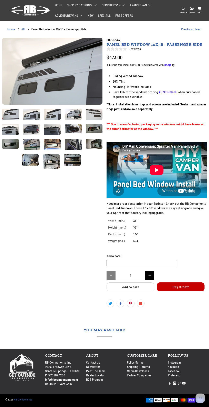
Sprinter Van (111, 5)
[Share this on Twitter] (110, 303)
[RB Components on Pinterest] (179, 384)
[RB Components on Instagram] (174, 384)
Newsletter (93, 366)
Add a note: (114, 256)
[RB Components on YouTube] (184, 384)
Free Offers (124, 15)
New (90, 15)
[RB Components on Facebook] (170, 384)
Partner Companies (139, 375)
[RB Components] (30, 10)
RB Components (23, 399)
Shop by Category (79, 5)
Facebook (174, 371)
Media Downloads (138, 371)
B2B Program (94, 379)
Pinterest (174, 375)
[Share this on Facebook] (120, 303)
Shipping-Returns (138, 366)
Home (58, 5)
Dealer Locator (95, 375)
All (23, 29)
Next (198, 29)
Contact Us (93, 362)
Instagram (174, 362)
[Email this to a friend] (141, 303)
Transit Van (138, 5)
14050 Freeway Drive (58, 366)
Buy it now (180, 287)
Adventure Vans (66, 15)
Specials (104, 15)
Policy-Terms (135, 362)
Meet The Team (96, 371)
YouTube (173, 366)
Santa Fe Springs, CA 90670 (62, 371)
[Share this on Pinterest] (131, 303)
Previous (187, 29)
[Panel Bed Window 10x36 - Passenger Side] (52, 71)
